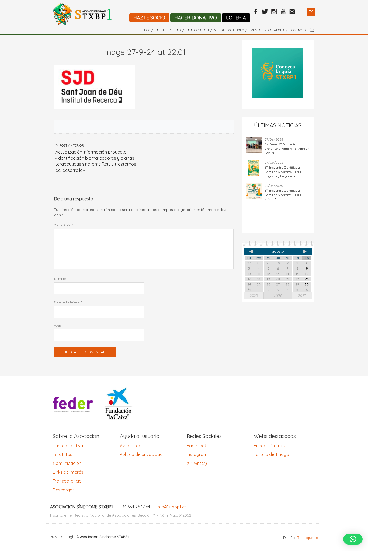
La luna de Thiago (271, 454)
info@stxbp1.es (172, 507)
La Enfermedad (168, 30)
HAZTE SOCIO (149, 18)
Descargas (64, 490)
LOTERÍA (236, 18)
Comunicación (67, 463)
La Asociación (197, 30)
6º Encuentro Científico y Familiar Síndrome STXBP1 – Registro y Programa (285, 171)
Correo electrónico (68, 302)
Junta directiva (68, 445)
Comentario (63, 225)
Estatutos (62, 454)
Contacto (298, 30)
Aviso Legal (131, 445)
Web (57, 325)
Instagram (197, 454)
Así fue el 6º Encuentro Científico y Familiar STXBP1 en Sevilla (287, 148)
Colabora (276, 30)
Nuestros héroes (229, 30)
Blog (147, 30)
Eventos (256, 30)
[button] (353, 539)
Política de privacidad (141, 454)
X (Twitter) (197, 463)
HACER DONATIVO (195, 18)
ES (311, 12)
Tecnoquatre (307, 537)
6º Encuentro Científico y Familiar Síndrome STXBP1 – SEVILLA (285, 195)
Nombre (61, 279)
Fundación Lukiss (271, 445)
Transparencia (67, 481)
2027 (302, 295)
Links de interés (68, 472)
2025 (254, 295)
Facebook (197, 445)
